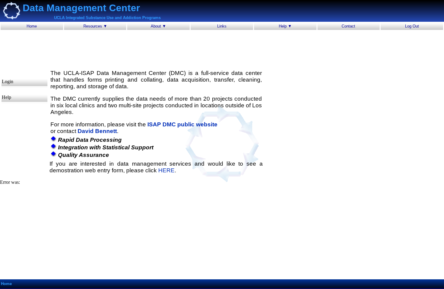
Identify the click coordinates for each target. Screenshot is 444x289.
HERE (166, 170)
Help (6, 97)
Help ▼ (285, 26)
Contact (348, 26)
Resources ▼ (95, 26)
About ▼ (158, 26)
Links (222, 26)
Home (32, 26)
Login (7, 81)
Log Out (412, 26)
